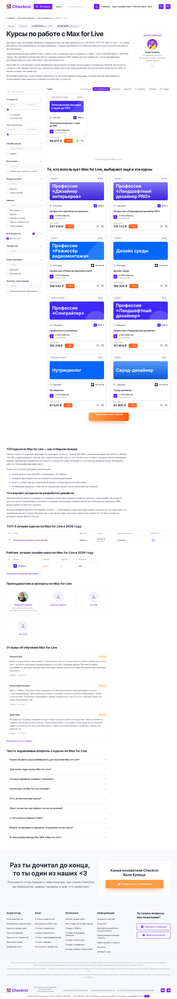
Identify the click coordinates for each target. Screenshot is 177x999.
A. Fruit (93, 605)
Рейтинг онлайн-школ (75, 919)
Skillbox (22, 566)
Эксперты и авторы (106, 919)
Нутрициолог (57, 390)
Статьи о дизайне (43, 942)
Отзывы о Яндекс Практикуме (79, 949)
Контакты (101, 947)
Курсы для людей (14, 942)
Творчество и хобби (60, 97)
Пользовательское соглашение (75, 990)
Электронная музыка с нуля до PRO (65, 124)
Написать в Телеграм (155, 927)
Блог (150, 6)
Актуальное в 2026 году (46, 924)
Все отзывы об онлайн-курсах (79, 924)
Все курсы (45, 6)
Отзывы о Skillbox (73, 928)
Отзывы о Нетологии (74, 940)
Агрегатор (13, 913)
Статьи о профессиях (45, 928)
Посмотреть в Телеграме (137, 884)
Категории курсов (14, 919)
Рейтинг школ (139, 6)
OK (147, 996)
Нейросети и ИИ (58, 298)
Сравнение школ (14, 947)
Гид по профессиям (121, 6)
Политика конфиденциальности (102, 990)
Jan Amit (23, 634)
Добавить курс (104, 952)
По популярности (101, 89)
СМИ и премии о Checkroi (108, 942)
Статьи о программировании (48, 937)
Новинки (106, 6)
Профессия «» (69, 211)
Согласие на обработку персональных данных (135, 990)
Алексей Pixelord (23, 605)
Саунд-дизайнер (122, 390)
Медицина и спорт (59, 357)
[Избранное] (161, 6)
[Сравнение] (168, 6)
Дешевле (116, 89)
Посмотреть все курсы (109, 414)
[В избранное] (77, 141)
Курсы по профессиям (16, 928)
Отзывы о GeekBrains (74, 945)
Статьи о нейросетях (45, 919)
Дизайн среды (121, 271)
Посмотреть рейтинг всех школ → (23, 573)
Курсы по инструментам (17, 937)
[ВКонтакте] (163, 990)
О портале (102, 924)
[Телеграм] (169, 990)
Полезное (71, 913)
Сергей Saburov (58, 605)
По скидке (164, 89)
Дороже (127, 89)
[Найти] (96, 6)
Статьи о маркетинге (44, 933)
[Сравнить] (82, 141)
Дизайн (54, 178)
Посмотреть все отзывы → (20, 741)
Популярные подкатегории (18, 924)
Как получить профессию (46, 947)
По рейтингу (140, 89)
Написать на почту (155, 935)
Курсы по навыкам (14, 933)
